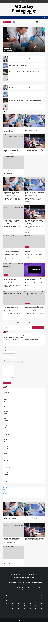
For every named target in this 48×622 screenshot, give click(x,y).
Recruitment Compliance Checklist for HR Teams (19, 49)
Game (5, 422)
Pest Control (6, 448)
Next (30, 322)
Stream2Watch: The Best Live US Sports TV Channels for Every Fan (34, 278)
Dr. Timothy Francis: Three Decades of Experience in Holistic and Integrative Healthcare (25, 94)
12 (18, 603)
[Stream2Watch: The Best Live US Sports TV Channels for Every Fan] (34, 270)
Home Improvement (8, 429)
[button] (44, 18)
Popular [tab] (9, 54)
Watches (5, 481)
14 (30, 603)
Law (4, 432)
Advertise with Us (6, 497)
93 (27, 322)
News (5, 444)
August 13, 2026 (12, 153)
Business (5, 399)
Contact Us (5, 487)
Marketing (6, 439)
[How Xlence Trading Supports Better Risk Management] (34, 241)
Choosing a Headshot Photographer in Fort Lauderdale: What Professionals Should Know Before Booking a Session (34, 307)
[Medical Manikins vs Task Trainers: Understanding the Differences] (5, 58)
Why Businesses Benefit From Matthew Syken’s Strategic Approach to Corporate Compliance (25, 100)
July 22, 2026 (12, 281)
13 (24, 603)
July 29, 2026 (34, 253)
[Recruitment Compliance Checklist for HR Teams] (5, 87)
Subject (4, 360)
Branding (5, 397)
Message (4, 365)
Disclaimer (5, 493)
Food (5, 418)
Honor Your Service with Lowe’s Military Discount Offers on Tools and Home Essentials (12, 307)
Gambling (6, 420)
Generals (5, 425)
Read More (5, 202)
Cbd (4, 401)
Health (5, 427)
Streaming (6, 472)
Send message (7, 383)
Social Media (6, 465)
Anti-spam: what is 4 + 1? (8, 377)
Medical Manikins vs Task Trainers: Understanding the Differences (21, 58)
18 (12, 605)
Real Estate (6, 458)
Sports (5, 469)
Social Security (7, 467)
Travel (5, 479)
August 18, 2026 (12, 131)
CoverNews (27, 620)
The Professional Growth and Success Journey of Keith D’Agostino (12, 278)
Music (5, 441)
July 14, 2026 (34, 310)
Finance (5, 415)
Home (4, 489)
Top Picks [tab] (15, 54)
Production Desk (7, 455)
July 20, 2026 (34, 281)
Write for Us (5, 495)
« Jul (24, 613)
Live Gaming (6, 434)
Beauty (5, 394)
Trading (5, 476)
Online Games (6, 446)
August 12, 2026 (12, 173)
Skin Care (6, 462)
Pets (5, 451)
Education (6, 275)
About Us (5, 491)
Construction (6, 404)
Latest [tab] (5, 54)
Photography (28, 303)
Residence (6, 460)
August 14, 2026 (12, 50)
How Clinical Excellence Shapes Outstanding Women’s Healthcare (21, 107)
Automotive (6, 392)
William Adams (7, 50)
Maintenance (6, 436)
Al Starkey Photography (24, 8)
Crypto (27, 246)
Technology (6, 474)
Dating (5, 408)
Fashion (5, 413)
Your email (5, 355)
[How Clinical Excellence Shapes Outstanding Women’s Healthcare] (5, 107)
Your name (5, 350)
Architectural (6, 390)
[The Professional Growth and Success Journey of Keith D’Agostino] (13, 270)
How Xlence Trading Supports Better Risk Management (34, 250)
